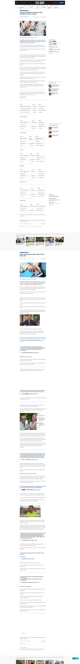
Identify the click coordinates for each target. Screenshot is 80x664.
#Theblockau (23, 350)
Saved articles (56, 5)
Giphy (26, 326)
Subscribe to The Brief (56, 2)
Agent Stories (38, 5)
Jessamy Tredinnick (23, 258)
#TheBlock (40, 579)
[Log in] (16, 2)
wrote (31, 362)
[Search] (18, 2)
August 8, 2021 (36, 352)
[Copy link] (39, 17)
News (22, 5)
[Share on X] (36, 17)
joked (38, 562)
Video (47, 5)
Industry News (22, 10)
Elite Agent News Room (25, 16)
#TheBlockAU (27, 487)
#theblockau (43, 337)
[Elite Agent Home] (40, 2)
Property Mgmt (51, 5)
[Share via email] (38, 17)
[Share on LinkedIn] (34, 17)
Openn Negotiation (39, 40)
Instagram (36, 405)
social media (34, 359)
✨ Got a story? (75, 658)
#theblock (39, 337)
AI (35, 5)
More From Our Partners (20, 235)
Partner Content (32, 226)
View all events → (51, 53)
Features (25, 5)
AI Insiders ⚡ (61, 2)
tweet (29, 399)
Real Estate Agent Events (39, 226)
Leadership (29, 5)
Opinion (33, 5)
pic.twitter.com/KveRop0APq (36, 487)
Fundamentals (43, 5)
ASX (44, 46)
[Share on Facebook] (33, 17)
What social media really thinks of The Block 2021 (32, 255)
